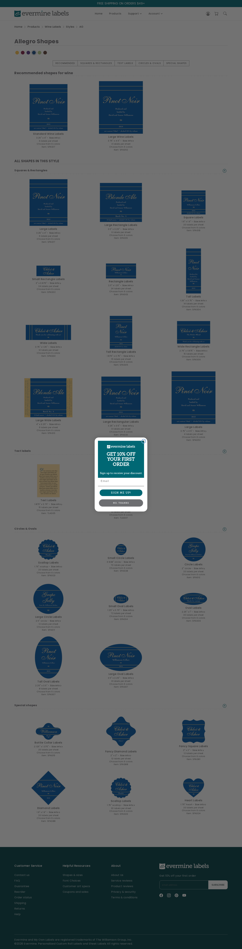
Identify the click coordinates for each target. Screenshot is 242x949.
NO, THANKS (121, 503)
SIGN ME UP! (121, 492)
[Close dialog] (144, 441)
